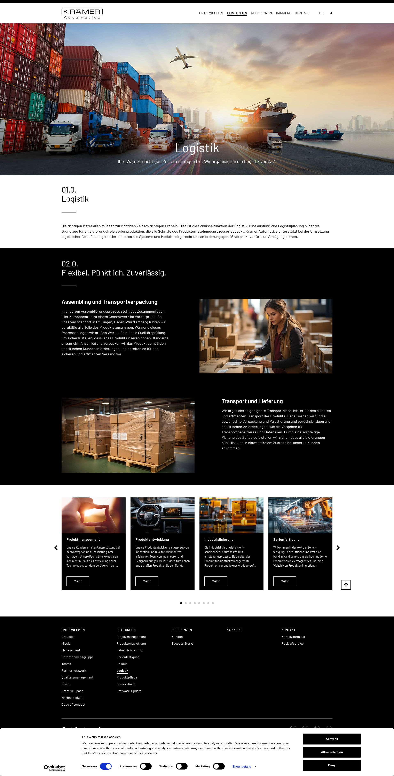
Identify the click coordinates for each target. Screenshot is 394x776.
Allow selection (332, 752)
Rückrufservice (293, 643)
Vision (66, 684)
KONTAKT (289, 630)
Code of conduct (73, 704)
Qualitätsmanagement (77, 677)
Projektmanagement (131, 636)
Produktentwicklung (131, 643)
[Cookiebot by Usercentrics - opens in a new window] (54, 768)
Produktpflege (127, 677)
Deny (332, 765)
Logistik (122, 670)
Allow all (332, 739)
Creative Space (72, 691)
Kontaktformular (293, 636)
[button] (55, 547)
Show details (241, 766)
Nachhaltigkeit (72, 697)
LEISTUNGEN (126, 630)
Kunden (177, 636)
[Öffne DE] (331, 13)
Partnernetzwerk (74, 670)
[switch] (146, 766)
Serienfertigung (128, 657)
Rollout (122, 664)
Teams (66, 664)
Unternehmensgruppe (78, 657)
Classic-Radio (126, 684)
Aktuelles (68, 636)
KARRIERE (234, 630)
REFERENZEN (182, 630)
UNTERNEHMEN (73, 630)
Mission (67, 643)
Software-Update (129, 691)
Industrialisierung (129, 650)
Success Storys (183, 643)
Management (71, 650)
